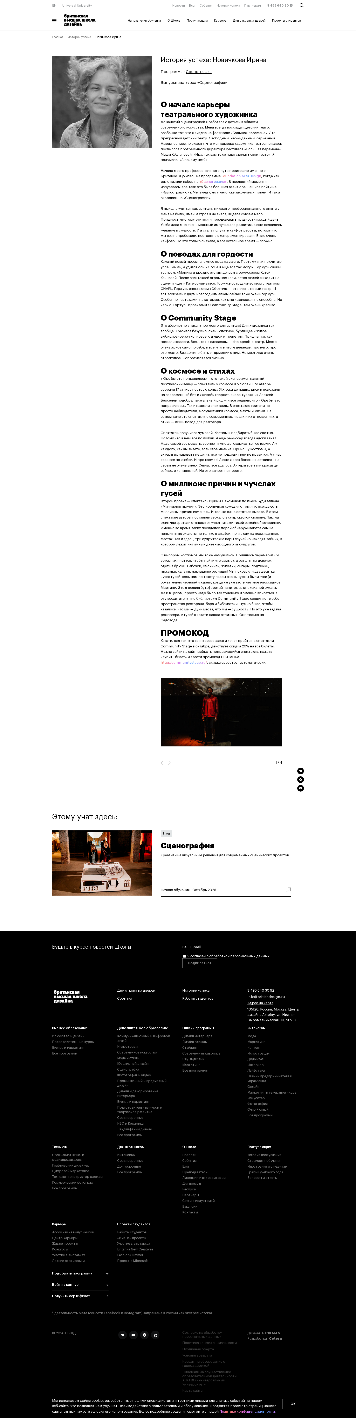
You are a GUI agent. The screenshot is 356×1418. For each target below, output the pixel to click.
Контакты (190, 1212)
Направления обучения (144, 20)
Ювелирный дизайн (133, 1063)
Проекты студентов (286, 20)
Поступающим (197, 20)
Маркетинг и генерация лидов (271, 1092)
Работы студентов (197, 998)
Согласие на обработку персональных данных (202, 1334)
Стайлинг (189, 1047)
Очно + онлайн (258, 1109)
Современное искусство (137, 1052)
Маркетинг (191, 1065)
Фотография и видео (134, 1075)
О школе (189, 1147)
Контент (254, 1047)
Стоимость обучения (264, 1160)
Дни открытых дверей (249, 20)
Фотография (257, 1103)
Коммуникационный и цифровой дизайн (143, 1039)
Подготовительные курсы (73, 1042)
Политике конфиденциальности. (247, 1411)
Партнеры (190, 1195)
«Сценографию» (213, 181)
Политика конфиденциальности (209, 1343)
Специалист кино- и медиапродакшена (68, 1157)
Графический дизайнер (70, 1165)
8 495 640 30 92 (260, 990)
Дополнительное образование (142, 1028)
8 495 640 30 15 (280, 5)
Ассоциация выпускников (73, 1232)
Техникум (59, 1147)
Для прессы (191, 1183)
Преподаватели (194, 1172)
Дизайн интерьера (197, 1036)
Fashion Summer (130, 1255)
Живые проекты (65, 1243)
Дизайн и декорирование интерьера (137, 1094)
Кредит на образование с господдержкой (203, 1363)
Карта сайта (192, 1390)
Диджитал (255, 1059)
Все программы (64, 1053)
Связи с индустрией (198, 1201)
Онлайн (253, 1086)
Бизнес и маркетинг (68, 1047)
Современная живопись (201, 1053)
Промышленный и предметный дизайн (141, 1083)
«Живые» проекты (131, 1238)
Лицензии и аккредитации (204, 1178)
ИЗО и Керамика (130, 1123)
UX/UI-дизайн (193, 1059)
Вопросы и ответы (262, 1178)
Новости (178, 5)
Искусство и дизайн (68, 1036)
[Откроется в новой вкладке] (122, 1335)
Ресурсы (189, 1189)
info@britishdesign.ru (266, 997)
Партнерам (252, 5)
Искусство (256, 1098)
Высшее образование (70, 1028)
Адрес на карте (260, 1003)
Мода (251, 1036)
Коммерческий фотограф (72, 1182)
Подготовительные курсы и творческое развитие (139, 1110)
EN (54, 5)
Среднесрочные (130, 1117)
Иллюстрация (128, 1046)
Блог (192, 5)
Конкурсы (60, 1249)
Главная (57, 37)
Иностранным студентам (267, 1166)
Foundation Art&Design (241, 176)
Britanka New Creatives (135, 1249)
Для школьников (130, 1147)
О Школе (173, 20)
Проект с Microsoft (133, 1261)
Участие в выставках (68, 1255)
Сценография (199, 72)
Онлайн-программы (198, 1028)
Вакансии (189, 1206)
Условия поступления (264, 1155)
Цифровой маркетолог (70, 1171)
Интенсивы (256, 1028)
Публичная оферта (198, 1349)
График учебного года (265, 1172)
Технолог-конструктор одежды (77, 1176)
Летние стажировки (68, 1261)
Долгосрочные (129, 1166)
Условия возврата (197, 1355)
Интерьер (255, 1065)
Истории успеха (228, 5)
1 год (166, 833)
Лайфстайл (256, 1070)
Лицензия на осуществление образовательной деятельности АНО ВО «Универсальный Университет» (209, 1378)
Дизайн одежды (194, 1042)
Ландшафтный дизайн (134, 1129)
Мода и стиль (128, 1058)
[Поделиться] (300, 771)
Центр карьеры (64, 1238)
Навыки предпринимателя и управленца (269, 1079)
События (206, 5)
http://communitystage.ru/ (184, 662)
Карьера (220, 20)
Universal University (77, 5)
